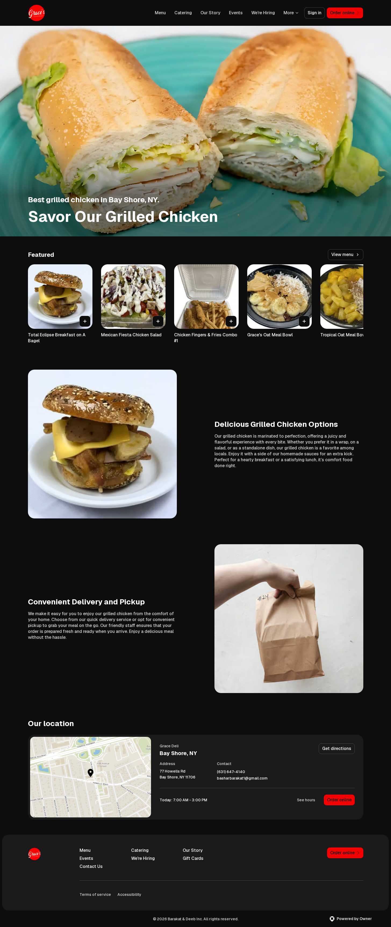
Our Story (210, 13)
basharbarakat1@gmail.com (242, 778)
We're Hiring (263, 13)
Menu (160, 13)
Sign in (314, 13)
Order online (339, 800)
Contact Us (91, 866)
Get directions (336, 748)
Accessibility (129, 894)
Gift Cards (193, 858)
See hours (306, 800)
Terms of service (95, 894)
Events (236, 13)
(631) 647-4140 (231, 771)
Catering (183, 13)
